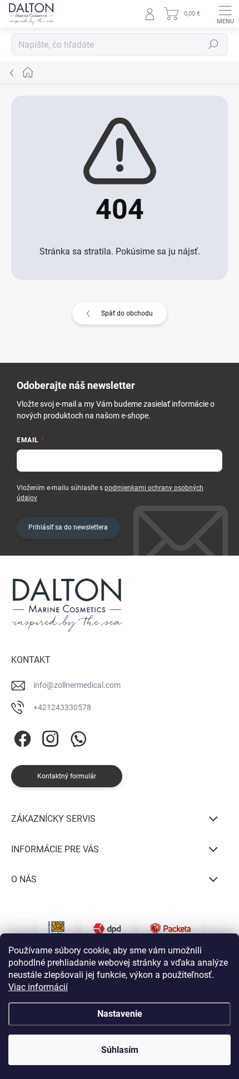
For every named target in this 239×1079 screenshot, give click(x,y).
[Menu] (225, 14)
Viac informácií (38, 987)
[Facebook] (21, 736)
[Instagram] (48, 736)
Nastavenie (119, 1013)
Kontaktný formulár (66, 776)
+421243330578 (62, 707)
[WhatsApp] (76, 736)
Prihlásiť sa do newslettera (68, 527)
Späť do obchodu (127, 313)
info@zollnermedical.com (77, 685)
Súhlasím (119, 1050)
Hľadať (213, 44)
